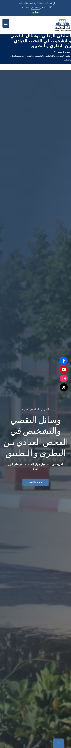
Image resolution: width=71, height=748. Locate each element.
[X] (64, 387)
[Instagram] (64, 378)
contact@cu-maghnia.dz (35, 7)
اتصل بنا (35, 12)
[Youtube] (64, 370)
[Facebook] (64, 361)
